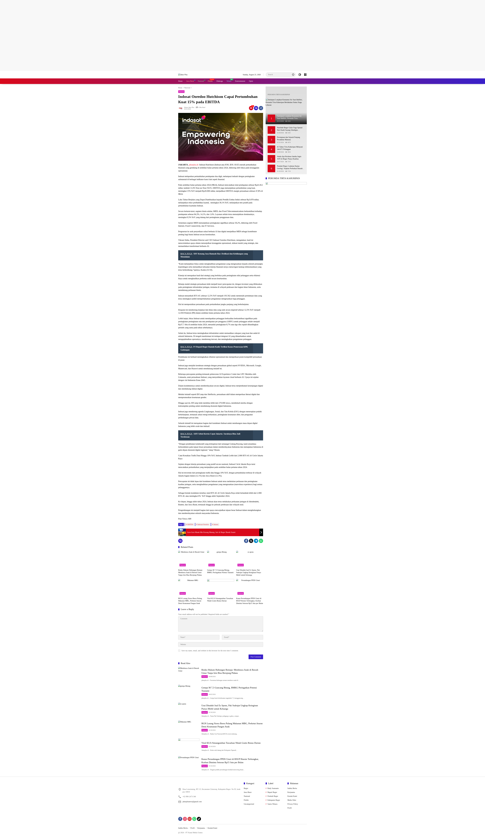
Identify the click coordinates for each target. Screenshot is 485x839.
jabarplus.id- (194, 165)
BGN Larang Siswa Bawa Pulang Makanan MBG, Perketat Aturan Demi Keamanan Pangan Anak (190, 600)
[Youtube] (190, 819)
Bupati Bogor (272, 792)
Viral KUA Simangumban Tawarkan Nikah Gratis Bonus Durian (220, 599)
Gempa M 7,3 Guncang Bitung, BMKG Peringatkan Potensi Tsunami (220, 571)
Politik (246, 800)
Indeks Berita (292, 788)
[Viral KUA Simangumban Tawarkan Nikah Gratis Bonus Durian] (220, 587)
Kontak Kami (292, 796)
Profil (289, 808)
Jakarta (215, 524)
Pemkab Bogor (273, 796)
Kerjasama (291, 792)
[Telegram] (256, 541)
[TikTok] (199, 819)
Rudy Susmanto (273, 788)
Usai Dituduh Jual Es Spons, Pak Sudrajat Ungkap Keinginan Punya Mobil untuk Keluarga (248, 572)
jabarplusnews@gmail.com (192, 802)
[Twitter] (251, 541)
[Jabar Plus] (182, 74)
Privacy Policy (292, 804)
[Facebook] (246, 541)
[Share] (261, 108)
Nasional (181, 91)
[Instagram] (185, 819)
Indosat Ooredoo (203, 524)
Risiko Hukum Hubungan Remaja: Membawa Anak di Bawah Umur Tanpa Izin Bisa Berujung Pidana (190, 572)
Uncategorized (249, 804)
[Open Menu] (305, 74)
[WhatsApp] (261, 541)
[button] (293, 74)
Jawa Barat (247, 792)
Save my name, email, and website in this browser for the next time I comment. (210, 651)
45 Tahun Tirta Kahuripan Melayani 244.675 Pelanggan (290, 148)
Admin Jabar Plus (189, 107)
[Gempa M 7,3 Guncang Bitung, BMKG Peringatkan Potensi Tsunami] (220, 559)
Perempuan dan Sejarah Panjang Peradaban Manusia (288, 138)
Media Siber (291, 800)
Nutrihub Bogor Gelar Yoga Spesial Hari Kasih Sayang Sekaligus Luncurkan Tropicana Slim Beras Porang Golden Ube (289, 129)
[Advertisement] (76, 17)
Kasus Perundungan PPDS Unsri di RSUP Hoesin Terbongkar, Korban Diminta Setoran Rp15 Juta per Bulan (249, 600)
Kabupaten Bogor (274, 800)
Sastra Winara (272, 804)
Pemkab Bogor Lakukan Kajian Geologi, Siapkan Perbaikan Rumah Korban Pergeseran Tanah (289, 167)
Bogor (246, 788)
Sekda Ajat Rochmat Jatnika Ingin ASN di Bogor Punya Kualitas (289, 158)
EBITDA (190, 524)
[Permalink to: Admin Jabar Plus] (181, 108)
